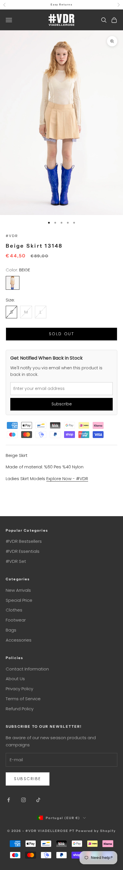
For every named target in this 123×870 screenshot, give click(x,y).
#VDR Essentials (22, 551)
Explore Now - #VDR (67, 479)
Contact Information (27, 669)
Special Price (19, 600)
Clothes (14, 610)
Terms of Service (23, 699)
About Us (15, 679)
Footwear (16, 620)
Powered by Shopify (96, 831)
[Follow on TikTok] (38, 800)
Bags (11, 630)
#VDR (12, 236)
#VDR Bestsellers (24, 541)
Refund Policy (19, 709)
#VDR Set (16, 561)
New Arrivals (18, 590)
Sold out (61, 334)
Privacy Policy (19, 689)
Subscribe (61, 404)
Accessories (18, 640)
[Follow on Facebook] (8, 800)
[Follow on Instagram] (23, 800)
